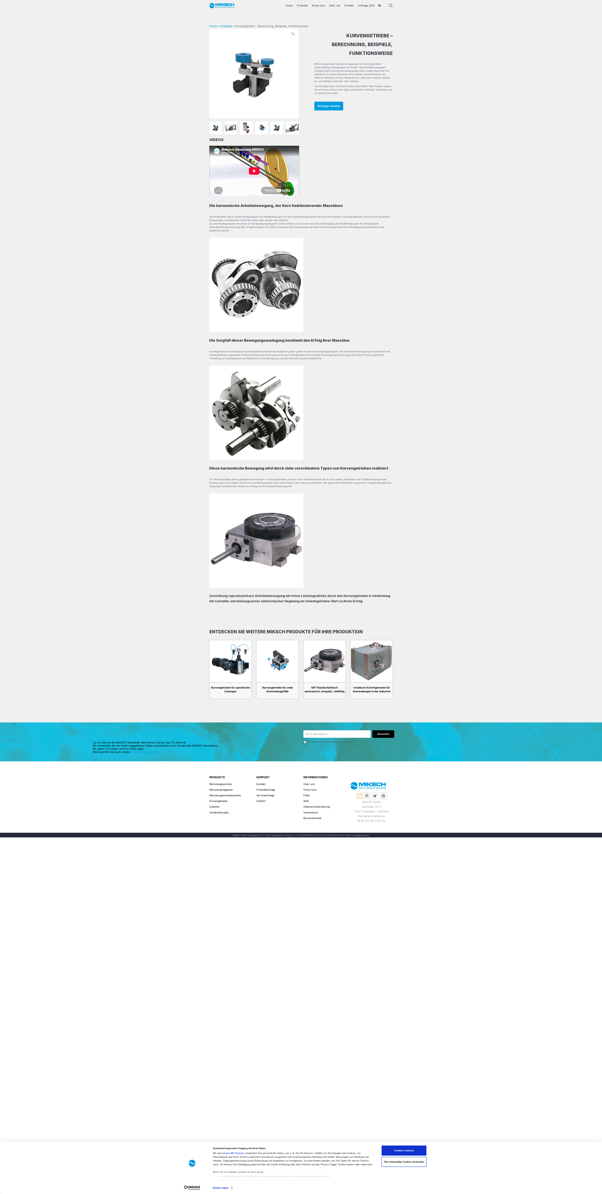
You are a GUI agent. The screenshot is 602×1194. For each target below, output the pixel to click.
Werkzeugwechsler (220, 784)
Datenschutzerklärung (144, 751)
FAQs (306, 795)
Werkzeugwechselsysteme (225, 795)
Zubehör (214, 806)
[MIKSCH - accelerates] (221, 5)
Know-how (318, 5)
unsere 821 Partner (233, 1153)
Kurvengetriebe (218, 801)
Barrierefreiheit (312, 818)
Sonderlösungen (219, 812)
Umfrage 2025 (366, 5)
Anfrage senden (328, 106)
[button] (293, 34)
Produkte (302, 5)
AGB (306, 801)
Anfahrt (261, 801)
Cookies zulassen (404, 1150)
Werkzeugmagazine (221, 789)
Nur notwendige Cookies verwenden (404, 1161)
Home (289, 5)
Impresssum (310, 812)
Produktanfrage (265, 789)
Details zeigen (220, 1187)
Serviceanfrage (265, 795)
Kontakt (349, 5)
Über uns (334, 5)
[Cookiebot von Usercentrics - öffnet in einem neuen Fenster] (192, 1188)
